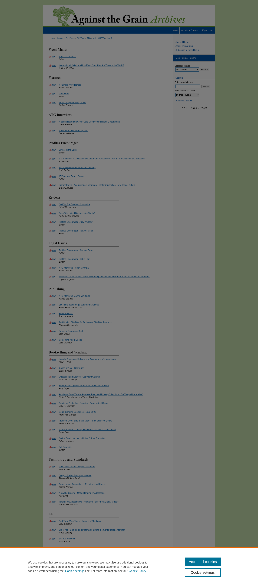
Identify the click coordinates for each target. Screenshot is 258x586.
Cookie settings (74, 570)
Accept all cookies (203, 562)
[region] (129, 566)
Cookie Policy (137, 570)
